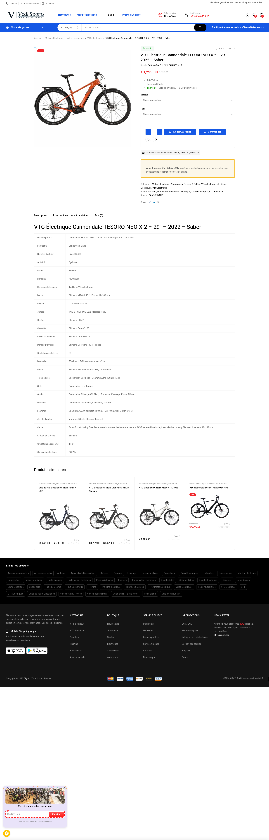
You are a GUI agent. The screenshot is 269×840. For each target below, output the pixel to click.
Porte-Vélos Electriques (79, 580)
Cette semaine (170, 13)
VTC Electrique (94, 38)
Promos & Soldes (192, 184)
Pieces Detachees (33, 580)
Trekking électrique (111, 587)
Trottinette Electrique (159, 587)
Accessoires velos (43, 573)
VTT (243, 587)
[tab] (40, 215)
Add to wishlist (148, 139)
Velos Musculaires (207, 587)
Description (40, 215)
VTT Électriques (15, 593)
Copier (56, 814)
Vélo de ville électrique (179, 191)
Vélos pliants (150, 593)
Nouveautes (177, 184)
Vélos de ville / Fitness (71, 593)
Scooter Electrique (208, 580)
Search (200, 27)
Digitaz (27, 678)
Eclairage (131, 573)
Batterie (104, 573)
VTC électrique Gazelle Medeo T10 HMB (158, 487)
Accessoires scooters (18, 573)
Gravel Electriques (189, 573)
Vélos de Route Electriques (42, 593)
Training (92, 587)
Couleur (144, 94)
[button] (35, 48)
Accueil (37, 38)
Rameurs (122, 580)
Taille (143, 108)
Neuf (154, 191)
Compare (155, 139)
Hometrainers (225, 573)
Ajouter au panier (182, 131)
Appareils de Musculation (83, 573)
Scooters (227, 580)
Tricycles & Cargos (135, 587)
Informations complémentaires (70, 215)
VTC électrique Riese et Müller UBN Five (208, 487)
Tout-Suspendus (74, 587)
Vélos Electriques (199, 191)
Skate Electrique (16, 587)
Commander (214, 131)
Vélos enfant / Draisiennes (126, 593)
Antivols (61, 573)
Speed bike (34, 587)
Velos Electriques (75, 38)
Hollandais (209, 573)
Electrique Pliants (150, 573)
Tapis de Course (53, 587)
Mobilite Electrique (54, 38)
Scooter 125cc (186, 580)
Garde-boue (169, 573)
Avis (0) (99, 215)
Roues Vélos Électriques (144, 580)
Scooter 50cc (167, 580)
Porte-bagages (55, 580)
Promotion (162, 191)
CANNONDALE (154, 65)
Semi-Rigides (243, 580)
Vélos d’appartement (97, 593)
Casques (118, 573)
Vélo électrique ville (210, 184)
